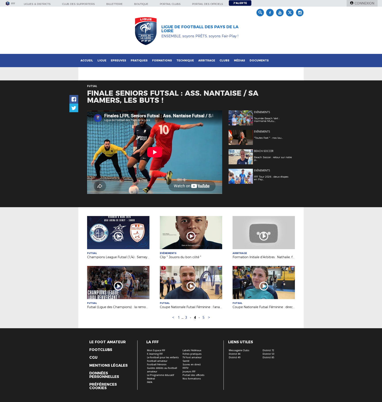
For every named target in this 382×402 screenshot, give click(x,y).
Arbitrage (206, 60)
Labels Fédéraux (192, 350)
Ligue (101, 60)
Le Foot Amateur (107, 342)
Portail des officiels (207, 4)
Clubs (224, 60)
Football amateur (157, 361)
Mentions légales (108, 365)
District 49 (234, 357)
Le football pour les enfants (163, 357)
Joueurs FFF (189, 371)
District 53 (268, 354)
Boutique (141, 4)
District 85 (268, 357)
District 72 (268, 350)
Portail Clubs (170, 4)
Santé (186, 361)
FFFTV (185, 368)
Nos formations (192, 378)
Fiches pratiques (192, 354)
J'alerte (240, 3)
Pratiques (139, 60)
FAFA (149, 382)
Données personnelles (104, 375)
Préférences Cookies (103, 386)
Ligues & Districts (37, 4)
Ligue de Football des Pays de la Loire (200, 29)
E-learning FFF (155, 354)
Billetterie (114, 4)
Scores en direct (192, 364)
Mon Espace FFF (156, 350)
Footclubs (100, 350)
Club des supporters (78, 4)
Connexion (364, 3)
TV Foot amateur (192, 357)
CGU (93, 357)
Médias (239, 60)
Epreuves (118, 60)
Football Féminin (156, 364)
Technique (185, 60)
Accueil (86, 60)
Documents (259, 60)
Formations (162, 60)
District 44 (234, 354)
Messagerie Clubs (239, 350)
